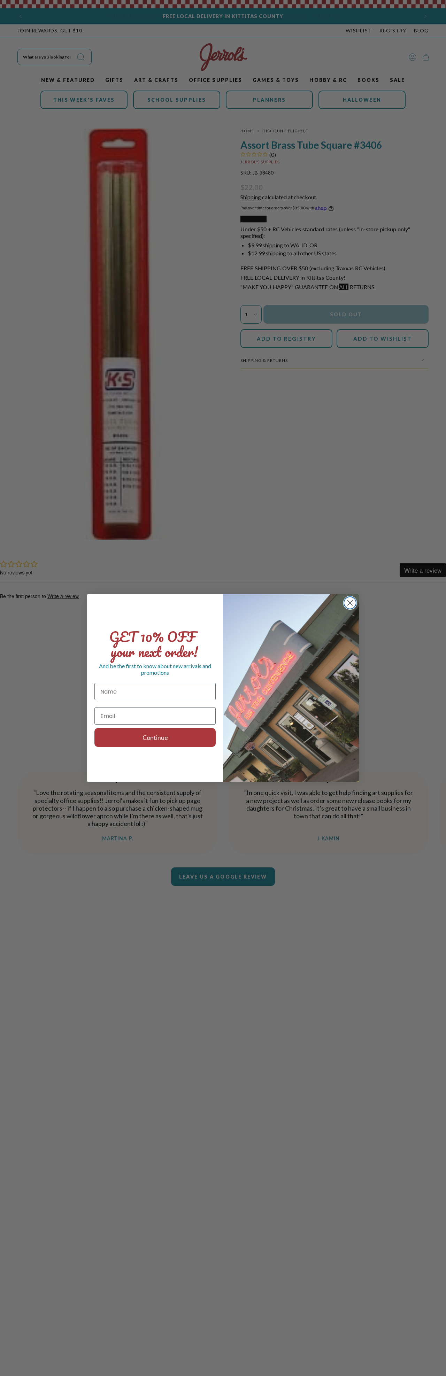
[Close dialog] (350, 603)
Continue (155, 737)
